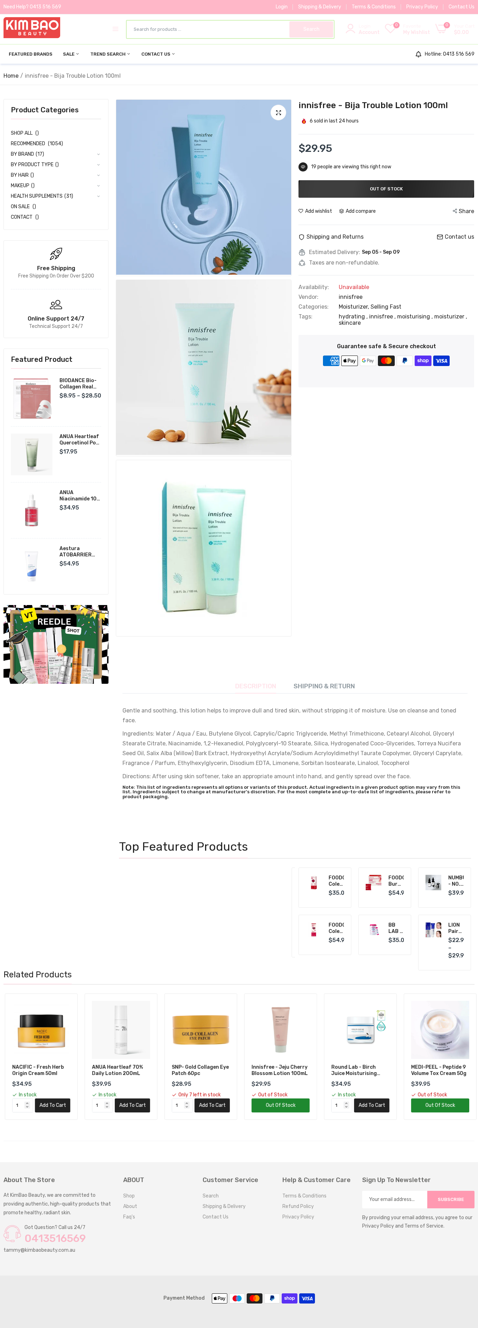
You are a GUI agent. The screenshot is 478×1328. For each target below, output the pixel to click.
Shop (129, 1196)
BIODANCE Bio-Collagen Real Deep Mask (78, 384)
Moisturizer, (355, 306)
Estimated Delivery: (334, 252)
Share (466, 211)
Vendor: (308, 297)
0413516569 (55, 1238)
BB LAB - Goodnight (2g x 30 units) (396, 928)
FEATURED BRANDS (30, 54)
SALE (69, 54)
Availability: (313, 287)
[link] (55, 644)
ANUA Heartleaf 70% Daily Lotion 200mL (116, 1070)
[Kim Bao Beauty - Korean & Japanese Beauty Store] (31, 29)
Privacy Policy (422, 7)
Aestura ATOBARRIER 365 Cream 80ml (79, 552)
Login (282, 7)
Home (11, 75)
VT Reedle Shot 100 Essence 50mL (243, 886)
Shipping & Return (324, 686)
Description (255, 686)
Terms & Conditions (374, 7)
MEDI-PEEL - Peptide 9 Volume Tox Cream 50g (437, 1070)
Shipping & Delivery (319, 7)
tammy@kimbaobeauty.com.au (39, 1250)
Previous (136, 912)
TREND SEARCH (108, 54)
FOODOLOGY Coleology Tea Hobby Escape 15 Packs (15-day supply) (336, 928)
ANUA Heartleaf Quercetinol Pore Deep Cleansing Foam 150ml (80, 440)
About (130, 1206)
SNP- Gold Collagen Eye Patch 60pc (198, 1070)
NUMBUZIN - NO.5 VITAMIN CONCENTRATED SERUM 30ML (456, 881)
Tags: (305, 317)
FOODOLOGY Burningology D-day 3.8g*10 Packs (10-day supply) (396, 881)
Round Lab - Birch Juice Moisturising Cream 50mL (352, 1070)
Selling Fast (386, 306)
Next (274, 912)
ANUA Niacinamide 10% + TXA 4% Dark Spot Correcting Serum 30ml (79, 496)
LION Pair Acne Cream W (456, 928)
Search (211, 1196)
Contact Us (462, 7)
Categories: (313, 307)
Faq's (129, 1217)
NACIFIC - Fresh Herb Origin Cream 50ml (37, 1070)
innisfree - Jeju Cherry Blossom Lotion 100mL (278, 1070)
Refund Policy (298, 1206)
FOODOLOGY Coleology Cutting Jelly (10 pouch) (336, 881)
